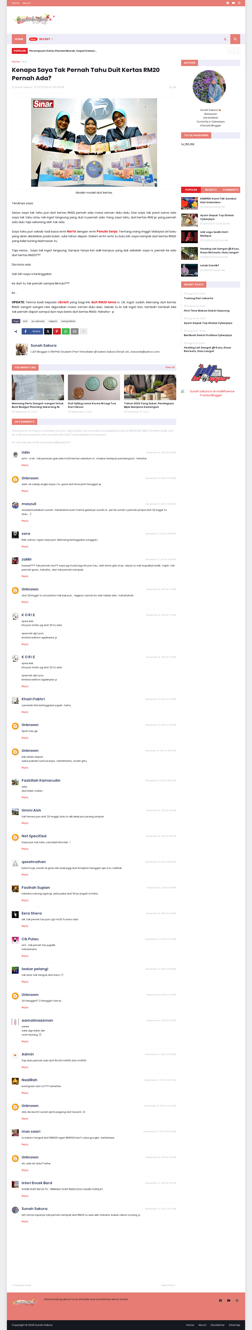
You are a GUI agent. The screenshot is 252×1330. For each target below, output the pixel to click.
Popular (191, 190)
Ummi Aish (31, 810)
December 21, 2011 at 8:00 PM (160, 750)
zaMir (27, 559)
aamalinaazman (37, 1020)
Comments (230, 190)
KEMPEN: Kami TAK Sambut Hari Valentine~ (218, 200)
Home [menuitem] (19, 39)
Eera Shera (32, 913)
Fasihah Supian (36, 887)
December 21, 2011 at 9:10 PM (161, 913)
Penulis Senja (107, 231)
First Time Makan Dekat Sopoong (207, 311)
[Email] (75, 331)
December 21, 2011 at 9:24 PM (160, 939)
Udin (26, 452)
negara (53, 321)
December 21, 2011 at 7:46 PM (160, 724)
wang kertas (68, 321)
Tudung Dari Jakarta (198, 298)
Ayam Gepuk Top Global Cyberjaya (217, 217)
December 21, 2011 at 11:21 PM (161, 1020)
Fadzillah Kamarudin (41, 780)
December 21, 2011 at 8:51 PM (161, 887)
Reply (25, 465)
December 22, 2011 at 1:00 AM (160, 1054)
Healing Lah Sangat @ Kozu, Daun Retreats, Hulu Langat (219, 250)
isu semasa (38, 321)
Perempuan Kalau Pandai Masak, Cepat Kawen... (63, 51)
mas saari (31, 1131)
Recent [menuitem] (44, 39)
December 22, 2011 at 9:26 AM (160, 1105)
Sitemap (234, 1325)
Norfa (71, 231)
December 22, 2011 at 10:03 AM (160, 1131)
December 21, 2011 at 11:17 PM (161, 994)
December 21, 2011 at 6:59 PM (160, 559)
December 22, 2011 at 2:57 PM (160, 1183)
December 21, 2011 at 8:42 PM (160, 861)
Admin (28, 1054)
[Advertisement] (168, 20)
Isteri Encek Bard (37, 1182)
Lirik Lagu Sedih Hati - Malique (214, 233)
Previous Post (22, 1285)
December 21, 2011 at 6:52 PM (160, 478)
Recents (211, 190)
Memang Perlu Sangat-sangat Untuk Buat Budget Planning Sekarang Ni (38, 405)
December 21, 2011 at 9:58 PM (160, 969)
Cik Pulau (30, 939)
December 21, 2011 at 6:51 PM (161, 452)
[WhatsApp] (66, 331)
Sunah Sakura (44, 345)
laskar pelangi (35, 968)
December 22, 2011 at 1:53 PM (161, 1157)
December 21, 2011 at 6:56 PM (160, 533)
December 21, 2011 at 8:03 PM (160, 780)
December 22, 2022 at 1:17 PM (160, 1208)
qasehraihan (34, 861)
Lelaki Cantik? (209, 265)
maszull (29, 503)
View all (170, 367)
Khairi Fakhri (33, 699)
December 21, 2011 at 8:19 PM (161, 836)
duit (24, 61)
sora (26, 533)
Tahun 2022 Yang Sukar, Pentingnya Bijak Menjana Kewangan (149, 405)
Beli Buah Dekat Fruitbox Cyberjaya (208, 335)
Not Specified (34, 836)
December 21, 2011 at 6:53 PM (160, 504)
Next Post (168, 1285)
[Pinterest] (57, 331)
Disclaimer (218, 1325)
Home (15, 3)
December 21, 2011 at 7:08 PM (160, 699)
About (27, 3)
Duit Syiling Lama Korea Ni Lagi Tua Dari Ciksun (92, 405)
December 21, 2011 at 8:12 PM (161, 810)
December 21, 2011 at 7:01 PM (161, 589)
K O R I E (28, 614)
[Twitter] (48, 331)
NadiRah (29, 1079)
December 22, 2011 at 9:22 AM (160, 1080)
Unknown (30, 478)
